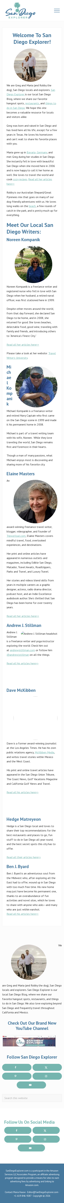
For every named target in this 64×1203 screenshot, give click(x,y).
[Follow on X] (47, 1067)
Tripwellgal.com (16, 536)
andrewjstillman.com (22, 650)
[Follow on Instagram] (47, 1076)
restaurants (32, 103)
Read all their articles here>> (24, 857)
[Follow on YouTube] (31, 1084)
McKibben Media (44, 752)
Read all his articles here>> (23, 663)
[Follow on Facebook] (16, 1067)
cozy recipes (20, 179)
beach (32, 206)
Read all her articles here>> (23, 344)
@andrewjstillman (18, 654)
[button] (57, 10)
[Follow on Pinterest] (16, 1076)
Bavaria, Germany (37, 152)
